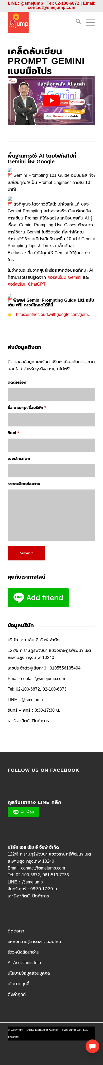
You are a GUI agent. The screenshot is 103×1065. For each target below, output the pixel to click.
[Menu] (88, 22)
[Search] (76, 22)
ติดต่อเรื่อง (17, 382)
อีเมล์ (13, 433)
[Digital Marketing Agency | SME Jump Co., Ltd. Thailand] (43, 22)
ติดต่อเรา (16, 931)
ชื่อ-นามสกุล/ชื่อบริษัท (27, 408)
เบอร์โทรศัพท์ (19, 458)
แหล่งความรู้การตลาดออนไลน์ (34, 942)
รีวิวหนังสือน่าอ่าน (23, 952)
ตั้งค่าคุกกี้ (17, 994)
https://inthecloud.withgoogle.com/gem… (54, 314)
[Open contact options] (92, 1046)
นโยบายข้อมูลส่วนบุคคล (29, 973)
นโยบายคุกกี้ (18, 984)
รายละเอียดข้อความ (24, 484)
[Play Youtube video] (51, 100)
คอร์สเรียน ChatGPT (27, 284)
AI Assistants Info (24, 963)
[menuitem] (76, 22)
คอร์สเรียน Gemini (64, 277)
